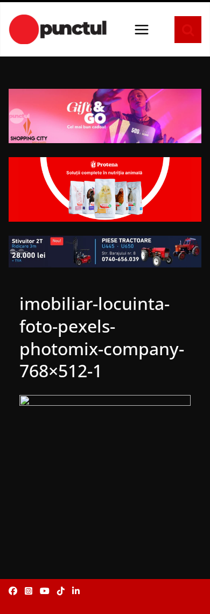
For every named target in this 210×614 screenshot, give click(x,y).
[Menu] (142, 30)
